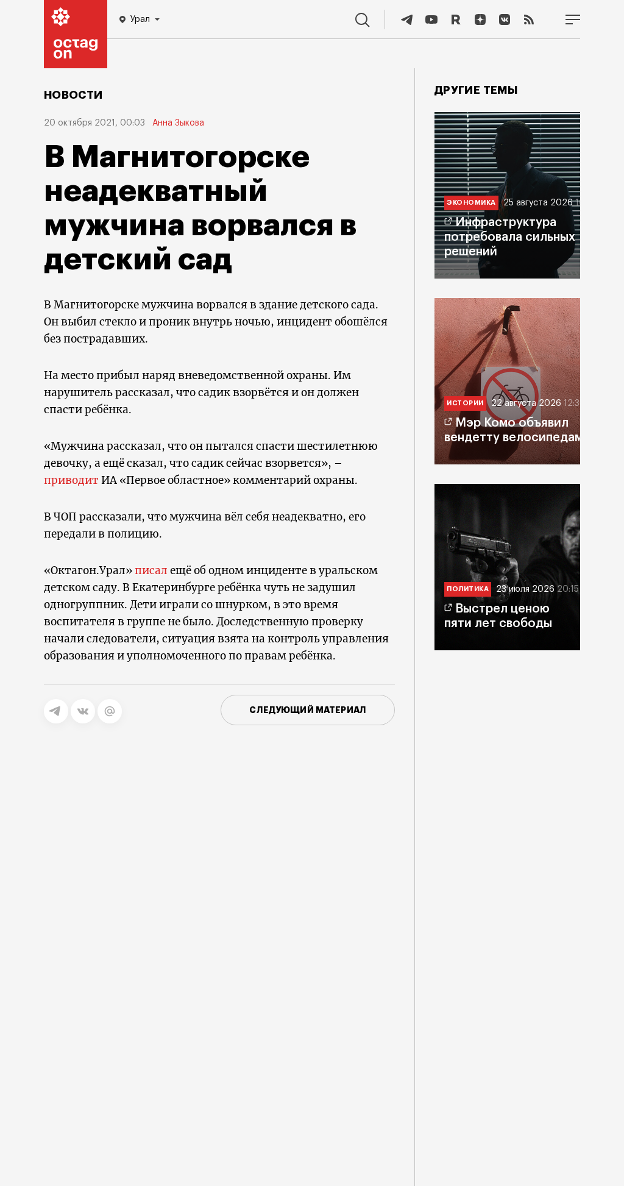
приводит (71, 480)
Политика (468, 589)
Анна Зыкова (178, 123)
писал (151, 570)
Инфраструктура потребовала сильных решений (509, 237)
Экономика (471, 202)
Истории (465, 403)
